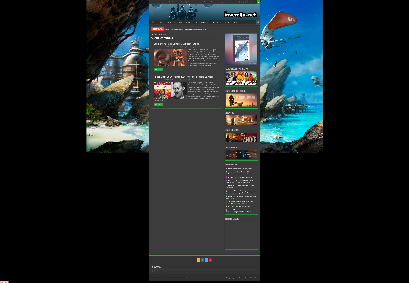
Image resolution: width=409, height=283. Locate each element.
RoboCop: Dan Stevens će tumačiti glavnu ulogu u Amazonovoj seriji (184, 29)
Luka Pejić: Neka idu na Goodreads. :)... (240, 206)
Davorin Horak (158, 47)
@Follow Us (156, 267)
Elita (213, 22)
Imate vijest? (166, 2)
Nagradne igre (205, 22)
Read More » (158, 69)
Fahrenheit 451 (171, 22)
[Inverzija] (204, 12)
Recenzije (226, 22)
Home (153, 22)
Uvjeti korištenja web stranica (193, 2)
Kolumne (196, 22)
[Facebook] (241, 2)
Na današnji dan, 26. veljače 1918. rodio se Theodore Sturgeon (183, 77)
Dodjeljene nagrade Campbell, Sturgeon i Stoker (176, 44)
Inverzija (154, 278)
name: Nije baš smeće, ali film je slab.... (240, 168)
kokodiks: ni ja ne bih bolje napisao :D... (240, 177)
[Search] (258, 2)
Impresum (224, 2)
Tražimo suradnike (177, 2)
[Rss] (240, 2)
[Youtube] (246, 2)
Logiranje (234, 278)
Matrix (219, 22)
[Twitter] (244, 2)
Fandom (187, 22)
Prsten (235, 22)
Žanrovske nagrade (191, 47)
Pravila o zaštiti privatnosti (211, 2)
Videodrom (160, 22)
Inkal (180, 22)
